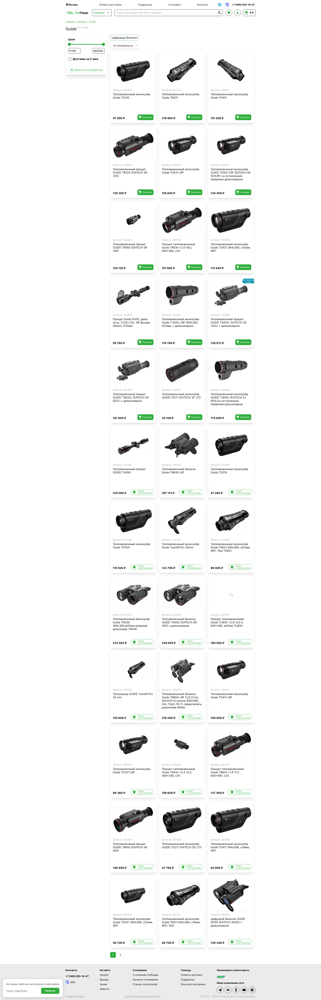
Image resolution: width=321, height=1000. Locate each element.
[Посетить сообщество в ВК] (228, 990)
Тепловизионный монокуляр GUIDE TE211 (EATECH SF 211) (181, 395)
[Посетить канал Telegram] (220, 990)
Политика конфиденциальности (142, 996)
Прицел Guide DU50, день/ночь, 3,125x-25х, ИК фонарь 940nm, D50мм (131, 322)
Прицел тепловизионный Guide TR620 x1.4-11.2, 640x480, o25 (227, 772)
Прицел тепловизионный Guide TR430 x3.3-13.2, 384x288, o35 (178, 772)
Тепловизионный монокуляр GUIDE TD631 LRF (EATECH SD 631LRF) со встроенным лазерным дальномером (231, 174)
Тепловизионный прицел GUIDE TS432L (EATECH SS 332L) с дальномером (228, 322)
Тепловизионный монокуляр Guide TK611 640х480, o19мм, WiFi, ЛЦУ (181, 922)
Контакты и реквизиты (145, 979)
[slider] (69, 44)
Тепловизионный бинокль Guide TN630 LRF (179, 470)
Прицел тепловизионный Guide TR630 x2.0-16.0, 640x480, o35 (178, 247)
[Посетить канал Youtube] (244, 990)
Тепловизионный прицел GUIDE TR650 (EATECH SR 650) (130, 847)
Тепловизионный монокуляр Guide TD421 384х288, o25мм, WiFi (133, 922)
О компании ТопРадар (145, 974)
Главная (70, 21)
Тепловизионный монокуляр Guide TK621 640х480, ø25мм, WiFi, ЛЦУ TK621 (230, 547)
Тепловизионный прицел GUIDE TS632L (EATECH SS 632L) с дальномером (131, 397)
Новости (104, 988)
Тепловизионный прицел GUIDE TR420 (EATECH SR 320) (130, 173)
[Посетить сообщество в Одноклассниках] (236, 990)
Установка (174, 4)
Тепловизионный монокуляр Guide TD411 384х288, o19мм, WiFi (230, 847)
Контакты (202, 4)
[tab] (130, 85)
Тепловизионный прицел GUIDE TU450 (129, 470)
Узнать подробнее (16, 990)
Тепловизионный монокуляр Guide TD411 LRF (229, 695)
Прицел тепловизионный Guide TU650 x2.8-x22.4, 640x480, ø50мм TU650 (227, 622)
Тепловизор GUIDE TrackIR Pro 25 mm (133, 695)
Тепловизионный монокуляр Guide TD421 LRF (131, 770)
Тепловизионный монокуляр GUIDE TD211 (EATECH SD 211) (182, 845)
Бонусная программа (193, 984)
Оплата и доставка (110, 4)
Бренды (81, 21)
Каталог (104, 974)
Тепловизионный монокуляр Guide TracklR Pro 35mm (180, 545)
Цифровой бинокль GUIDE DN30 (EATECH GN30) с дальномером (228, 922)
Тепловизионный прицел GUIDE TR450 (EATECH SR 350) (130, 247)
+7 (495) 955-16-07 (77, 976)
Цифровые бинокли (124, 37)
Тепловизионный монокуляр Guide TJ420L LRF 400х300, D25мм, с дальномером (180, 322)
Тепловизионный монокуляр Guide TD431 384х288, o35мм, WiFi (231, 247)
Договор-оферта (75, 996)
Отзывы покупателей (145, 984)
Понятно (50, 990)
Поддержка (145, 4)
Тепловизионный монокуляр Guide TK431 (229, 96)
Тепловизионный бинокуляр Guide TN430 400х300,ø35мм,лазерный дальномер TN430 (131, 624)
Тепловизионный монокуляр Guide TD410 (131, 96)
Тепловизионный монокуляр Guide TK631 (180, 96)
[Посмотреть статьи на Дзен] (252, 990)
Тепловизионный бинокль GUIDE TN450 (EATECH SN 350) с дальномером (179, 622)
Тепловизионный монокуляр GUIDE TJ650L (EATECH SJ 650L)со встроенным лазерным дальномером (229, 399)
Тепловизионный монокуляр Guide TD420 (131, 545)
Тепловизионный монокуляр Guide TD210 (229, 470)
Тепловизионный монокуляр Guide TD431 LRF (180, 171)
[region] (133, 70)
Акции (103, 984)
